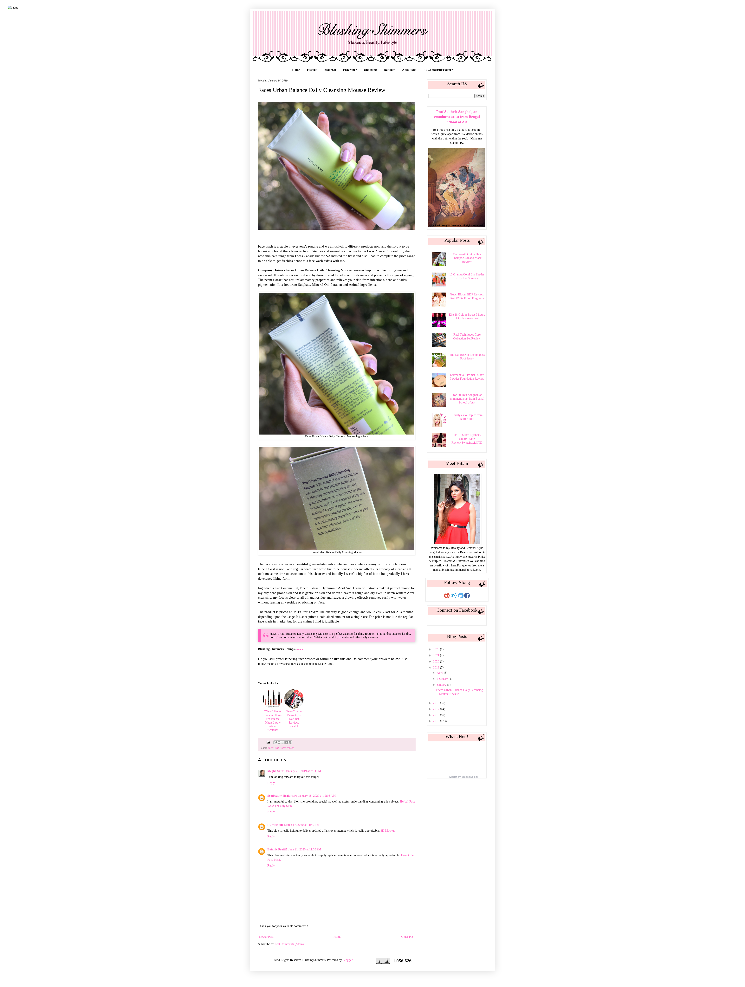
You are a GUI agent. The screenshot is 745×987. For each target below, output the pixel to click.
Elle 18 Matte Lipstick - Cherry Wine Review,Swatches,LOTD (467, 438)
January (442, 684)
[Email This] (275, 742)
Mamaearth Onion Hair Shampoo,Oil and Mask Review (467, 258)
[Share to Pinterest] (290, 742)
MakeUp (330, 69)
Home (296, 69)
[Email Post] (268, 742)
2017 (436, 709)
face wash (273, 747)
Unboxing (370, 69)
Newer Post (266, 936)
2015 (436, 721)
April (440, 672)
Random (389, 69)
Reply (271, 782)
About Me (409, 69)
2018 (436, 703)
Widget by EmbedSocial (463, 776)
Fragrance (350, 69)
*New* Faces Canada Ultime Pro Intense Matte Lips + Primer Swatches (272, 721)
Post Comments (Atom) (289, 944)
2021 (436, 655)
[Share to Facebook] (286, 742)
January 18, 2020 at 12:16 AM (317, 795)
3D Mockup (387, 830)
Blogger (347, 960)
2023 (436, 649)
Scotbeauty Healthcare (282, 795)
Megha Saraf (275, 771)
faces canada (287, 747)
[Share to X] (283, 742)
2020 (436, 661)
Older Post (407, 936)
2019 (436, 667)
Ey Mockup (275, 824)
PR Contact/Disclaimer (438, 69)
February (443, 678)
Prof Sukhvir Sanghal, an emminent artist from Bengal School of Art (457, 117)
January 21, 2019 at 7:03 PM (303, 771)
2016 (436, 715)
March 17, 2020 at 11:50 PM (301, 824)
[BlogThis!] (279, 742)
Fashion (312, 69)
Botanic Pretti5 (277, 849)
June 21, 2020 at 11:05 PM (304, 849)
